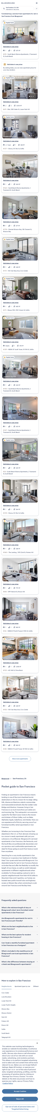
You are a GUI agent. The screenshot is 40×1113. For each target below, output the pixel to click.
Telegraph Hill (6, 1037)
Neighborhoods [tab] (7, 986)
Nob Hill (4, 1017)
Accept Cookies (20, 1091)
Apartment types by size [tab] (22, 986)
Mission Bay (5, 1009)
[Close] (37, 1043)
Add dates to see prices (10, 47)
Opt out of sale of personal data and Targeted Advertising (19, 1108)
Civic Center (5, 993)
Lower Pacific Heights (8, 1005)
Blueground (5, 779)
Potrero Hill (5, 1021)
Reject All (20, 1099)
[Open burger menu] (36, 3)
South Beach (5, 1033)
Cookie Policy (8, 1083)
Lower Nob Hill (6, 1001)
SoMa (3, 1029)
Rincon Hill (5, 1025)
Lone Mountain (6, 997)
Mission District (6, 1013)
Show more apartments (20, 759)
